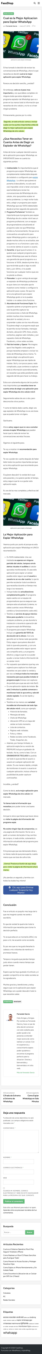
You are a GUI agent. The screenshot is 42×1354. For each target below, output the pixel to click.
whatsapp (17, 1001)
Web (5, 1178)
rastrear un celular (13, 1329)
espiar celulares (7, 1320)
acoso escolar (9, 1317)
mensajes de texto (13, 1326)
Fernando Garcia (11, 26)
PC (4, 1296)
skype (32, 1329)
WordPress (16, 1350)
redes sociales (22, 1329)
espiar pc (14, 1320)
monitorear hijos (25, 1326)
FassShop (7, 3)
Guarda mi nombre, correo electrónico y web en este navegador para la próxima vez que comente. (20, 1193)
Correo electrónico (13, 1168)
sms (36, 1329)
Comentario (9, 1128)
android (19, 1317)
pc (7, 1329)
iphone (24, 1323)
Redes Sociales (8, 13)
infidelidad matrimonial (11, 1323)
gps (30, 1320)
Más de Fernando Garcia (25, 1073)
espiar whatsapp (23, 1320)
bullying (33, 1317)
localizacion (31, 1323)
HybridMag (26, 1350)
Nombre (7, 1157)
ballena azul (27, 1317)
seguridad (28, 1329)
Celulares (6, 1293)
